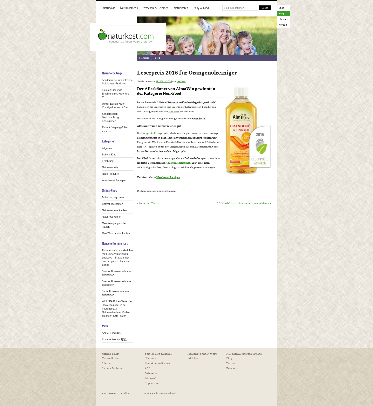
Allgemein (107, 148)
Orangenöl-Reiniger (152, 133)
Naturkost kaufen (111, 216)
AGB (147, 368)
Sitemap (107, 363)
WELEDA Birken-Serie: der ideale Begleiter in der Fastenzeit (117, 305)
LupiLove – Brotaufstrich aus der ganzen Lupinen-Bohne (116, 261)
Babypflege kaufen (112, 203)
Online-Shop (110, 354)
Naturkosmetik (110, 167)
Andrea (181, 81)
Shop (281, 8)
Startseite (144, 57)
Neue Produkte (110, 173)
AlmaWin (174, 111)
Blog (281, 13)
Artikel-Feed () (112, 332)
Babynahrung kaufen (113, 197)
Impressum (152, 383)
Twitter (230, 363)
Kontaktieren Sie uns (157, 363)
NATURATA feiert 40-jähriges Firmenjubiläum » (244, 203)
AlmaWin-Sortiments (178, 162)
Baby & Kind (109, 154)
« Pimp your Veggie (148, 203)
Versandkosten (111, 358)
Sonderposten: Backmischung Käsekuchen (110, 117)
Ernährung (107, 161)
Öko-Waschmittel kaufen (116, 233)
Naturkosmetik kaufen (114, 210)
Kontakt (283, 25)
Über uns (283, 19)
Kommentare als (114, 339)
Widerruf (150, 378)
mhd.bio (192, 358)
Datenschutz (152, 373)
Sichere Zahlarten (112, 368)
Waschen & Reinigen (168, 177)
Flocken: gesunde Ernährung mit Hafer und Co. (115, 93)
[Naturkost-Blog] (119, 37)
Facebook (232, 368)
